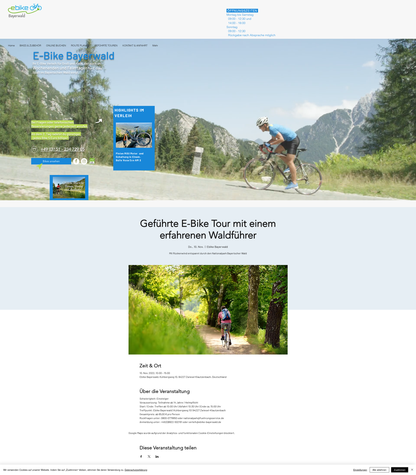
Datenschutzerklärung (136, 469)
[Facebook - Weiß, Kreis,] (76, 161)
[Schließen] (412, 469)
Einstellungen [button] (360, 469)
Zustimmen (399, 469)
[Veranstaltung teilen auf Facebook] (141, 456)
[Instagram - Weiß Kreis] (84, 161)
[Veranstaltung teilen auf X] (149, 456)
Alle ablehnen (379, 469)
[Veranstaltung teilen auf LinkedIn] (157, 456)
